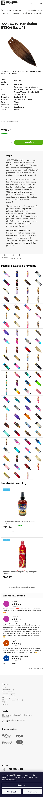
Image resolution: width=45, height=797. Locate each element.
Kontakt (5, 704)
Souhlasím (32, 792)
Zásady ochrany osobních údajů (13, 700)
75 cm (16, 102)
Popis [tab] (9, 155)
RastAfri (17, 81)
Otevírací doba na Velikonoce (17, 715)
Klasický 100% (20, 97)
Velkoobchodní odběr (9, 696)
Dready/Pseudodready (24, 92)
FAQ (3, 702)
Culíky (37, 92)
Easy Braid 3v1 (20, 94)
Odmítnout (11, 792)
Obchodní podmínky (9, 698)
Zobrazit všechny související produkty (22, 587)
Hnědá (16, 110)
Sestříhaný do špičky (23, 100)
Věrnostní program (8, 694)
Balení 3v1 (18, 84)
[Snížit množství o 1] (11, 142)
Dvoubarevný (20, 107)
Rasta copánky (36, 89)
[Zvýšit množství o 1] (2, 142)
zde (15, 73)
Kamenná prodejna (8, 689)
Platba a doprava (8, 692)
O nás (4, 687)
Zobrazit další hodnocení (36, 668)
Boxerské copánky (22, 87)
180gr (16, 105)
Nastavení (21, 785)
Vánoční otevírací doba (13, 720)
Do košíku (29, 142)
